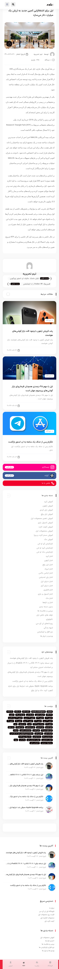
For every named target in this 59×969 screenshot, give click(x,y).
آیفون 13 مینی (29, 718)
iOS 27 (49, 715)
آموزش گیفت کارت (46, 527)
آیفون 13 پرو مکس (15, 718)
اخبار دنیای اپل (45, 457)
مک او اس (36, 737)
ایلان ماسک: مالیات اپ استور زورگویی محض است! (24, 278)
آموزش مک (48, 539)
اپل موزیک (19, 727)
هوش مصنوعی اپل (34, 740)
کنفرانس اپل (35, 743)
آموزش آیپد (48, 501)
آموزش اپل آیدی (46, 510)
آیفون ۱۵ (18, 721)
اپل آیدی (49, 727)
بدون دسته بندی (46, 606)
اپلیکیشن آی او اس (45, 543)
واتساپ (22, 740)
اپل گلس (36, 730)
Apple (50, 711)
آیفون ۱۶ (10, 721)
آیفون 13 (40, 718)
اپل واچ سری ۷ (47, 730)
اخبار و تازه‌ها (48, 602)
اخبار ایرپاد (48, 569)
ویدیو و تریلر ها (46, 636)
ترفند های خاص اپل (44, 615)
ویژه (16, 740)
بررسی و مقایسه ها (45, 610)
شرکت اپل (48, 733)
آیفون (11, 715)
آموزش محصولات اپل (44, 531)
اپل (15, 724)
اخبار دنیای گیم (47, 585)
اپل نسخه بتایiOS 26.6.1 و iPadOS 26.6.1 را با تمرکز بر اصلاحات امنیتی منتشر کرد (25, 774)
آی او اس (30, 715)
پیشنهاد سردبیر (47, 743)
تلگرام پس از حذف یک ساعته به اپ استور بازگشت (30, 442)
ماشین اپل (38, 733)
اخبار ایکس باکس (46, 573)
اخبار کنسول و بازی (45, 594)
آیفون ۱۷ (49, 724)
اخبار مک (49, 598)
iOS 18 (17, 711)
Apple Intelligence (38, 711)
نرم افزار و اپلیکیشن (45, 631)
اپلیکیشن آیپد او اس (44, 548)
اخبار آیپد (49, 556)
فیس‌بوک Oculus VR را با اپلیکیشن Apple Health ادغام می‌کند (36, 284)
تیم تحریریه (38, 54)
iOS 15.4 (26, 711)
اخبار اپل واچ (48, 564)
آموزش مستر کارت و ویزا (43, 535)
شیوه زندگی (48, 627)
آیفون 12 (49, 718)
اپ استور (22, 724)
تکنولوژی (49, 619)
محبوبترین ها (47, 737)
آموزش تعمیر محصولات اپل (42, 518)
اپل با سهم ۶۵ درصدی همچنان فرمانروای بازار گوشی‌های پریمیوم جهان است (25, 785)
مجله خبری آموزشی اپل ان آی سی (22, 733)
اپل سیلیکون (30, 727)
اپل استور (40, 727)
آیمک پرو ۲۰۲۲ (38, 724)
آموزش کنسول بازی (45, 522)
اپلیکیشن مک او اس (44, 552)
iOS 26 (9, 711)
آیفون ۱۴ (38, 721)
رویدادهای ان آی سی (44, 623)
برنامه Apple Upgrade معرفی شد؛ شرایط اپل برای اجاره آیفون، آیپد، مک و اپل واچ (25, 807)
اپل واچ (11, 727)
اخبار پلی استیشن (46, 577)
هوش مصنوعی (47, 740)
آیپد (29, 724)
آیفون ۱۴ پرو (28, 721)
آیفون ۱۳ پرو (48, 721)
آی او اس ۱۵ (20, 715)
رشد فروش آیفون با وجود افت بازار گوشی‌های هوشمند (31, 658)
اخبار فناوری (48, 589)
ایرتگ (16, 730)
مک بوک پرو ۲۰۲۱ (25, 737)
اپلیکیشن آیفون (25, 730)
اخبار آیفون (46, 350)
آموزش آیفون (48, 505)
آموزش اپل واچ (47, 514)
